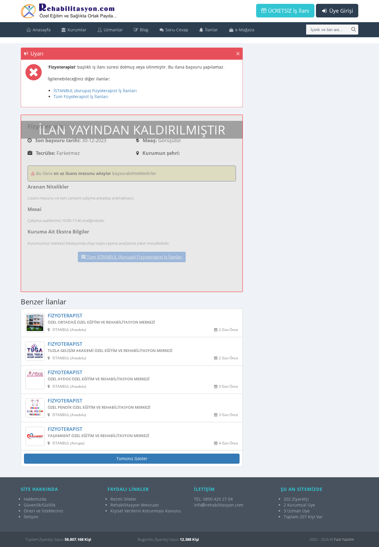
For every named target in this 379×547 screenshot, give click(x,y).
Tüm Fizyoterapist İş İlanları (81, 96)
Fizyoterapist (65, 316)
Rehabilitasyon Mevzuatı (134, 505)
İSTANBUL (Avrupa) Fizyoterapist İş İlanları (95, 90)
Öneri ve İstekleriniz (43, 511)
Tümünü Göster (131, 458)
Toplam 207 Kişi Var (303, 517)
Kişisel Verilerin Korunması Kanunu (145, 511)
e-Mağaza (244, 30)
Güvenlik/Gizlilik (39, 505)
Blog (143, 30)
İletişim (31, 517)
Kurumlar (76, 30)
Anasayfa (41, 30)
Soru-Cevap (176, 30)
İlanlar (211, 30)
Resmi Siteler (123, 499)
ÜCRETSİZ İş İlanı (287, 10)
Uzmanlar (112, 30)
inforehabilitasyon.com (218, 505)
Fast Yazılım (344, 539)
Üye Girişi (340, 10)
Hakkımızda (35, 499)
